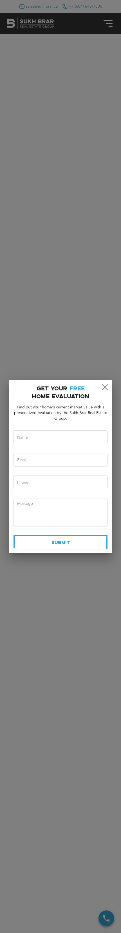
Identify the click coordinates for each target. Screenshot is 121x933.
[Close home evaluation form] (104, 387)
